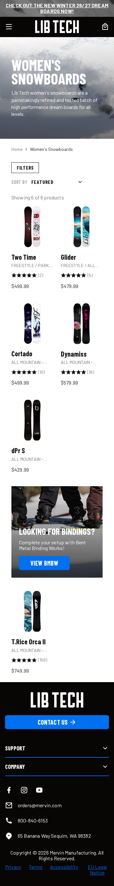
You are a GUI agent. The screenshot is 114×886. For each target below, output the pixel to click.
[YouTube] (39, 790)
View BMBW (44, 563)
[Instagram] (24, 790)
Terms (35, 867)
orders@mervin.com (40, 805)
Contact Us (53, 722)
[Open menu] (12, 26)
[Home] (57, 26)
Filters (25, 167)
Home (16, 149)
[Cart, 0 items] (105, 26)
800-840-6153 (33, 820)
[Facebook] (9, 790)
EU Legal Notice (97, 870)
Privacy (13, 867)
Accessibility (64, 867)
